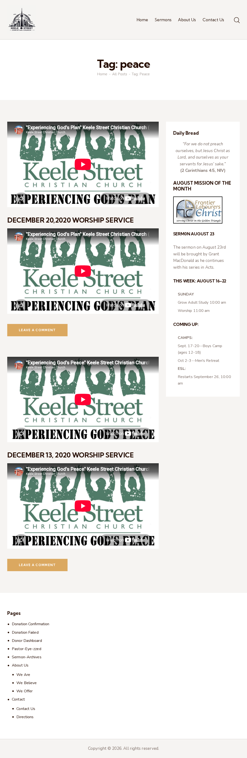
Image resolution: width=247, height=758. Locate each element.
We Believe (26, 683)
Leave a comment (37, 330)
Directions (25, 717)
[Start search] (236, 20)
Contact (18, 699)
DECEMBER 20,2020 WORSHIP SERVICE (70, 220)
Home (102, 74)
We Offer (24, 691)
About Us (20, 665)
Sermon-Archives (26, 657)
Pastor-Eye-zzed (26, 649)
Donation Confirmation (30, 624)
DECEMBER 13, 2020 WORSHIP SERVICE (70, 455)
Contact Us (25, 708)
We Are (23, 674)
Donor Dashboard (27, 640)
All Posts (119, 74)
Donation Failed (25, 632)
